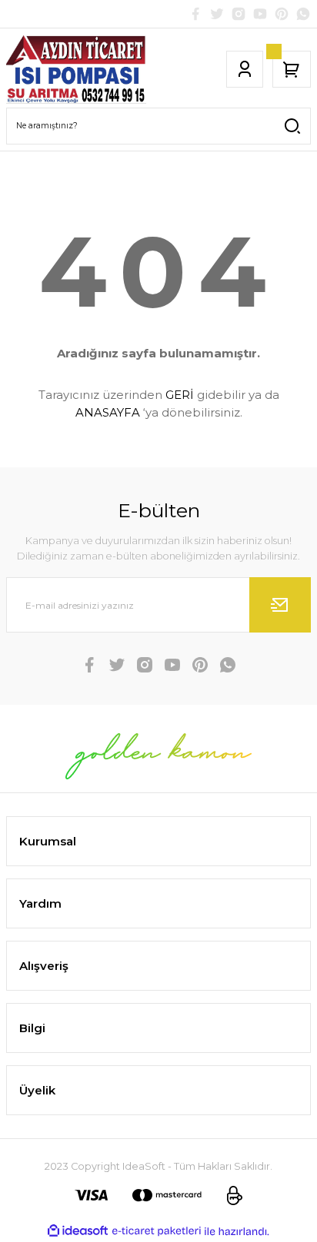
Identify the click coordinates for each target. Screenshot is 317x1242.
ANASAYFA (107, 412)
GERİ (179, 394)
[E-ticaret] (157, 1231)
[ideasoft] (77, 1231)
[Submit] (280, 605)
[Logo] (76, 69)
